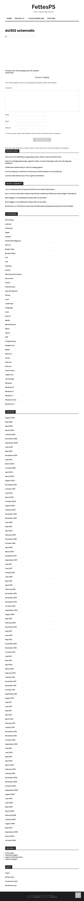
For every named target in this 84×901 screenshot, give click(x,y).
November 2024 (11, 455)
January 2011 (10, 727)
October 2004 (10, 840)
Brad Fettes (9, 206)
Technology (9, 379)
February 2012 (10, 673)
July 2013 (8, 631)
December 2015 (11, 594)
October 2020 (10, 501)
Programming (10, 341)
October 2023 (10, 468)
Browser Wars (10, 253)
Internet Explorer (11, 291)
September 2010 (11, 744)
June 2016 (8, 577)
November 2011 (10, 686)
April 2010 (8, 761)
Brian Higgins (10, 198)
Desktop (8, 266)
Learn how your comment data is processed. (52, 148)
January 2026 (10, 435)
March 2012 (9, 669)
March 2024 (9, 464)
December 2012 (11, 644)
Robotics (8, 354)
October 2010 (10, 740)
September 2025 (11, 443)
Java (7, 299)
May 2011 (8, 711)
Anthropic (9, 228)
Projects (19, 18)
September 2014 (11, 610)
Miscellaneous (10, 324)
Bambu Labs (9, 249)
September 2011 (11, 694)
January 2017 (10, 573)
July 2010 (8, 748)
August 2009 (10, 794)
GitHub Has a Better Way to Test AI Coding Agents (24, 167)
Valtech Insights (11, 859)
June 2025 (9, 447)
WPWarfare (37, 897)
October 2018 (10, 543)
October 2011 (10, 690)
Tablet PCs (9, 375)
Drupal (7, 270)
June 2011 (8, 706)
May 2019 (8, 527)
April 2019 (8, 531)
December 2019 (11, 514)
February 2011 (10, 723)
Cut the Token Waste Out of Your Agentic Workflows (24, 176)
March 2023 (9, 476)
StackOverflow (36, 18)
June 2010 (8, 752)
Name (7, 115)
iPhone (7, 295)
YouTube (51, 18)
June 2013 (8, 635)
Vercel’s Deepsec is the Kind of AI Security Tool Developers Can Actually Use (33, 172)
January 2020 (10, 510)
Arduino (8, 237)
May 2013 (8, 640)
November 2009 (11, 782)
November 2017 (11, 556)
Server (7, 358)
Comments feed (11, 881)
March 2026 (9, 430)
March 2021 (9, 497)
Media (7, 320)
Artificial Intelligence (13, 241)
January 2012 (10, 677)
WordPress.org (10, 885)
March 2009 (9, 811)
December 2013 (11, 627)
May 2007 (8, 828)
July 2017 (8, 564)
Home (9, 18)
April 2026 (9, 426)
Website (8, 128)
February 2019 (10, 535)
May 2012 (8, 660)
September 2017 (11, 560)
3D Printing (9, 220)
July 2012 (8, 656)
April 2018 (8, 547)
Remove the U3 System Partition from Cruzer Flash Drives (33, 189)
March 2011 (9, 719)
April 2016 (8, 585)
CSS (6, 262)
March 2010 (9, 765)
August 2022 (10, 481)
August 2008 (10, 824)
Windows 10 (9, 387)
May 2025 (8, 451)
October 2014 (10, 606)
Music (7, 329)
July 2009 (8, 799)
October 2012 (10, 652)
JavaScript (9, 304)
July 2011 (8, 702)
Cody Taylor (9, 853)
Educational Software (13, 274)
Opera (7, 333)
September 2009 (11, 790)
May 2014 (8, 619)
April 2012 (8, 665)
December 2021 (11, 485)
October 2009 (10, 786)
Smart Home (10, 371)
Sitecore (8, 362)
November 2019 (11, 518)
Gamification (10, 287)
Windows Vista (10, 400)
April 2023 (9, 472)
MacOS (8, 316)
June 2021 (8, 493)
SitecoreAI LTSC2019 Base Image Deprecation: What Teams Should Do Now (33, 157)
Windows (8, 383)
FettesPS (43, 7)
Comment (9, 88)
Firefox (7, 283)
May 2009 (8, 807)
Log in (7, 873)
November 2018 (11, 539)
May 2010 (8, 757)
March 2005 (9, 836)
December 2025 (11, 439)
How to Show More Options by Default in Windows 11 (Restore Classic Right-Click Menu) (43, 194)
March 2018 (9, 552)
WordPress (53, 897)
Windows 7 (9, 396)
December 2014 (11, 598)
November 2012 (11, 648)
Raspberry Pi (10, 345)
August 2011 (9, 698)
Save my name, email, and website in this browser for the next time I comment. (34, 133)
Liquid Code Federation (14, 857)
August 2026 (10, 418)
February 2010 (10, 769)
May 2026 (8, 422)
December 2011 (10, 681)
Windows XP (9, 404)
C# (6, 258)
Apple (7, 232)
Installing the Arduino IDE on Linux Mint (32, 198)
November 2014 (11, 602)
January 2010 (10, 773)
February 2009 (10, 815)
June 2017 (8, 568)
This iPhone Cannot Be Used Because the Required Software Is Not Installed (45, 206)
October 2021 (10, 489)
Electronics (9, 278)
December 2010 (11, 732)
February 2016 (10, 589)
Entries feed (9, 877)
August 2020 (10, 506)
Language (9, 308)
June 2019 (8, 522)
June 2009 (9, 803)
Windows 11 (9, 391)
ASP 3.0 (8, 245)
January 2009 (10, 819)
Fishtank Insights (11, 855)
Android (8, 224)
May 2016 (8, 581)
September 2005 (11, 832)
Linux (7, 312)
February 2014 (10, 623)
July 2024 (8, 460)
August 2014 (9, 614)
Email (7, 121)
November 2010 (11, 736)
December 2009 (11, 778)
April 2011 (8, 715)
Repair (7, 350)
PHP (6, 337)
